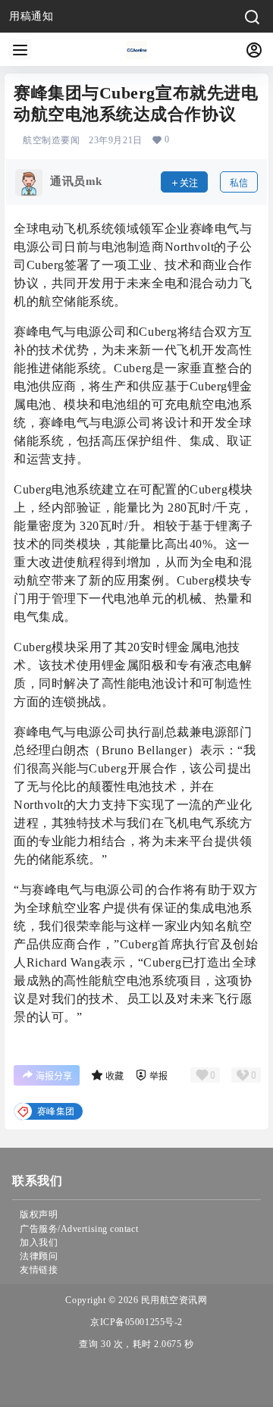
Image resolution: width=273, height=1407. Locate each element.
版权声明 (39, 1214)
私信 (239, 183)
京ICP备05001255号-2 (136, 1322)
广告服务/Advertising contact (79, 1229)
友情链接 (39, 1269)
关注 (189, 183)
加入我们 (39, 1242)
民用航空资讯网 (172, 1300)
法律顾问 (39, 1256)
